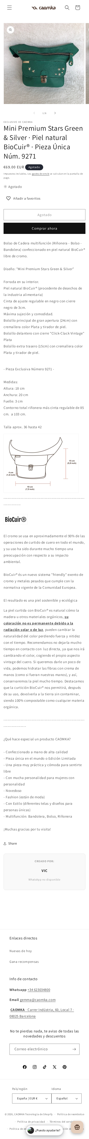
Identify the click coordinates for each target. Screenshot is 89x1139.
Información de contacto (68, 1128)
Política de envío (19, 1128)
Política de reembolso (70, 1114)
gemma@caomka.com (38, 999)
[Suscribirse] (74, 1049)
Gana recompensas (24, 961)
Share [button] (12, 843)
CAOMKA (19, 1114)
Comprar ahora (44, 228)
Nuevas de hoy (20, 951)
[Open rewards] (77, 1127)
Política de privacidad (31, 1121)
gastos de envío (41, 173)
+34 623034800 (39, 989)
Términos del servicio (63, 1121)
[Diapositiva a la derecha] (55, 113)
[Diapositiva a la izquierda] (34, 113)
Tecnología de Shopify (39, 1114)
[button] (9, 7)
